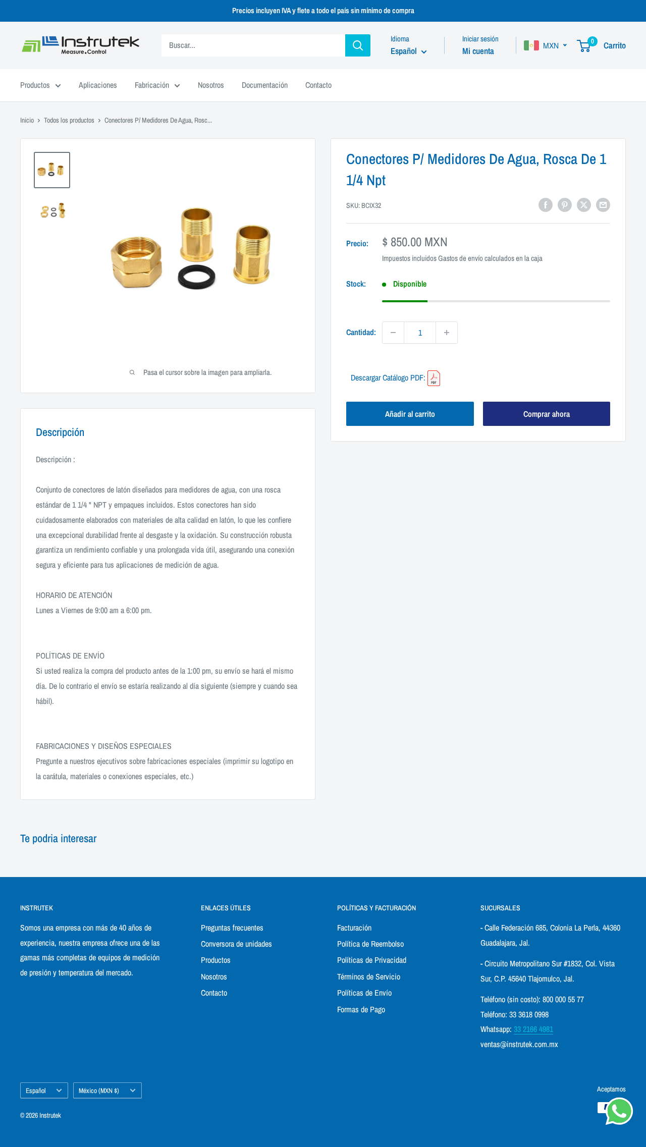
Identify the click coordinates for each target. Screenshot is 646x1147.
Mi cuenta (478, 51)
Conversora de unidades (236, 943)
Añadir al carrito (410, 413)
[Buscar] (357, 45)
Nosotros (211, 84)
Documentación (265, 84)
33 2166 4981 (533, 1028)
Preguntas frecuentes (232, 927)
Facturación (354, 927)
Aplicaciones (98, 84)
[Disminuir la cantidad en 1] (393, 332)
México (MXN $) (99, 1090)
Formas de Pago (361, 1009)
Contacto (318, 84)
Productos (35, 84)
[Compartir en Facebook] (546, 204)
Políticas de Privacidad (371, 959)
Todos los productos (69, 120)
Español (35, 1090)
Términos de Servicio (368, 976)
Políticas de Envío (364, 992)
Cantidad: (361, 332)
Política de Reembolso (370, 943)
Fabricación (152, 84)
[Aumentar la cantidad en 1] (446, 332)
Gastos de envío (460, 258)
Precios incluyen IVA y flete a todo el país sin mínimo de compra (323, 10)
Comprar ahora (546, 413)
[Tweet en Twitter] (584, 204)
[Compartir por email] (603, 204)
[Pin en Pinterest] (565, 204)
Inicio (27, 120)
